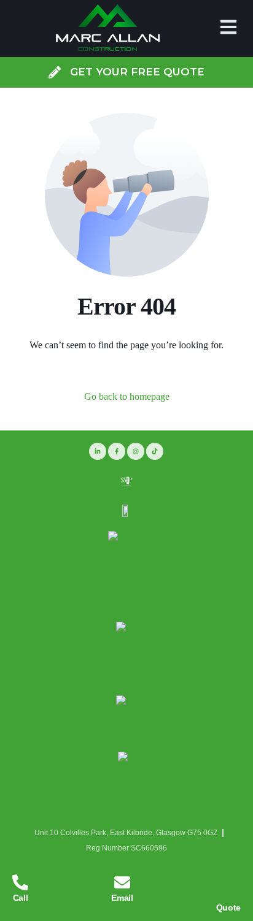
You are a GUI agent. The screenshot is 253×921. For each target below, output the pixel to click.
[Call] (20, 882)
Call (20, 898)
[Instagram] (135, 451)
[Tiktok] (154, 451)
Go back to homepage (126, 396)
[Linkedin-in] (97, 451)
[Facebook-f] (116, 451)
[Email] (122, 882)
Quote (228, 907)
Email (122, 898)
